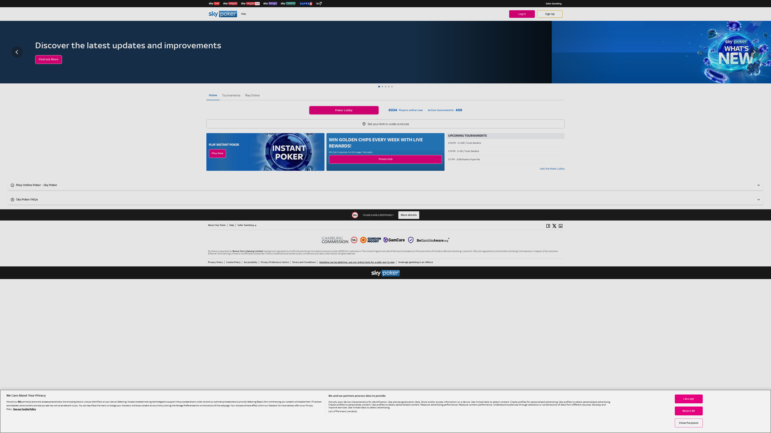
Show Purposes (689, 423)
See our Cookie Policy (24, 409)
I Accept (688, 399)
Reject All (688, 411)
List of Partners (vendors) (342, 411)
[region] (385, 411)
